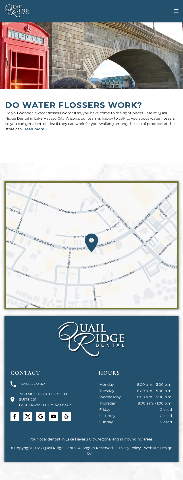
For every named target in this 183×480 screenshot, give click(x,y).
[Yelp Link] (66, 416)
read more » (36, 129)
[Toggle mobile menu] (176, 11)
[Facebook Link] (14, 416)
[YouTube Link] (53, 416)
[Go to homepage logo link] (91, 340)
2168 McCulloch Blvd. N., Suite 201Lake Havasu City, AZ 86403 (45, 399)
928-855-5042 (33, 384)
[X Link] (27, 416)
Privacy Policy (129, 448)
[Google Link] (40, 416)
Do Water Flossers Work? (73, 105)
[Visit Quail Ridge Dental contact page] (91, 245)
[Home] (17, 11)
